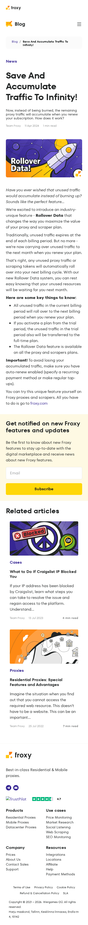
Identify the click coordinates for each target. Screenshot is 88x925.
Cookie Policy (66, 887)
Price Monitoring (59, 817)
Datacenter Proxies (21, 827)
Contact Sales (17, 864)
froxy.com (39, 403)
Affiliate (52, 864)
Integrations (55, 854)
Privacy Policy (43, 887)
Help (49, 869)
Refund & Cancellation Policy (39, 893)
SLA (65, 893)
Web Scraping (57, 832)
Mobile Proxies (17, 822)
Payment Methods (60, 874)
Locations (53, 859)
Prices (10, 854)
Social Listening (58, 827)
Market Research (60, 822)
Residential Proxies (21, 817)
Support (12, 869)
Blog (15, 41)
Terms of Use (21, 887)
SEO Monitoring (58, 837)
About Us (13, 859)
